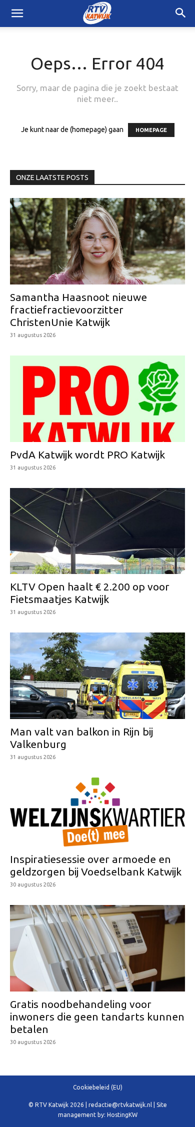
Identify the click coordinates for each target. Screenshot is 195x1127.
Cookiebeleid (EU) (97, 1087)
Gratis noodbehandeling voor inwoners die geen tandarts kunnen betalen (97, 1016)
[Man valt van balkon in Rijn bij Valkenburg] (97, 675)
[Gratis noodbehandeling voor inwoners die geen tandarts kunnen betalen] (97, 948)
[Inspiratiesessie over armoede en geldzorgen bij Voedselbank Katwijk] (97, 812)
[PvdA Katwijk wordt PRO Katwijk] (97, 399)
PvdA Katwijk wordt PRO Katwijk (87, 454)
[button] (181, 13)
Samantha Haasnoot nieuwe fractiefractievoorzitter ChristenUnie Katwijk (78, 309)
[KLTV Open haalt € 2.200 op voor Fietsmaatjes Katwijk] (97, 531)
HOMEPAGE (151, 130)
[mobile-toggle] (17, 13)
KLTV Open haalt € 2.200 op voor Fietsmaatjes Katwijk (90, 592)
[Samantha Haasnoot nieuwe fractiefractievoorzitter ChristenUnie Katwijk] (97, 241)
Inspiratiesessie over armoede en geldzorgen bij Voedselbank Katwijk (96, 865)
